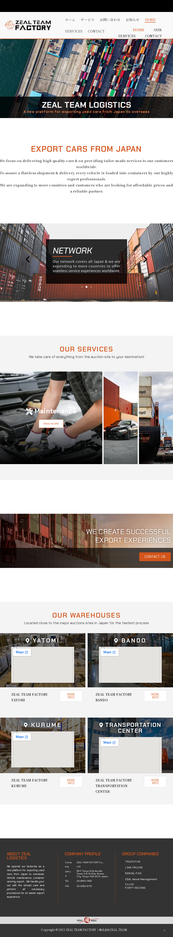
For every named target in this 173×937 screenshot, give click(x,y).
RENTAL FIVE (133, 873)
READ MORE (51, 423)
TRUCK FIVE (132, 861)
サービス (87, 19)
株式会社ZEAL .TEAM (113, 930)
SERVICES (73, 31)
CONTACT (96, 31)
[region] (86, 78)
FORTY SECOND (135, 888)
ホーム (70, 19)
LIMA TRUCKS (134, 867)
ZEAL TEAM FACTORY (81, 930)
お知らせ (132, 19)
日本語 (155, 15)
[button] (27, 259)
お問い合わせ (110, 19)
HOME (150, 19)
